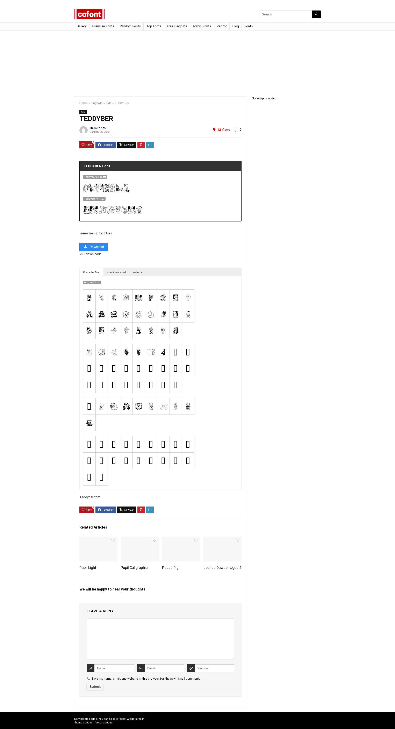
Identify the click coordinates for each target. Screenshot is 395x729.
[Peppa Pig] (181, 539)
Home (83, 103)
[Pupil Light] (98, 539)
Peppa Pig (170, 568)
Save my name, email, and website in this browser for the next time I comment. (146, 678)
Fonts (248, 26)
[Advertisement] (197, 61)
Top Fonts (153, 26)
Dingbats (97, 103)
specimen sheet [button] (116, 272)
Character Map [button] (91, 272)
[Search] (316, 14)
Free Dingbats (177, 26)
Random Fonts (130, 26)
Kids (109, 103)
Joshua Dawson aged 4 (222, 568)
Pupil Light (87, 568)
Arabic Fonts (202, 26)
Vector (222, 26)
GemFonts (98, 128)
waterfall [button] (138, 272)
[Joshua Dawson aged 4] (222, 539)
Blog (235, 26)
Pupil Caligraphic (134, 568)
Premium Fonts (103, 26)
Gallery (82, 26)
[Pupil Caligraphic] (140, 539)
